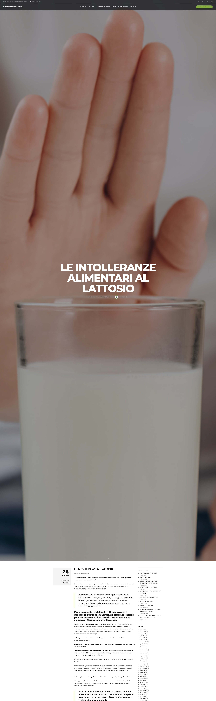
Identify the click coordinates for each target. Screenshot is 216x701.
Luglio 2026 (142, 629)
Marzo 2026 (143, 638)
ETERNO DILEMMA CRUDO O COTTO (148, 587)
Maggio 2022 (143, 686)
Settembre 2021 (143, 692)
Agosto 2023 (143, 672)
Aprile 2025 (142, 646)
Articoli (109, 297)
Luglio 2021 (142, 696)
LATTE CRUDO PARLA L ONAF (146, 601)
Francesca (124, 297)
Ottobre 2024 (143, 652)
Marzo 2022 (142, 688)
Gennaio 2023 (143, 678)
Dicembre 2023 (143, 666)
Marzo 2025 (143, 648)
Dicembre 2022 (143, 680)
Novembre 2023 (144, 668)
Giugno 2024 (143, 656)
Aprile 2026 (142, 636)
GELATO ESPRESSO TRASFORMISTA (148, 573)
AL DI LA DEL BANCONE (145, 577)
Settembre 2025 (144, 642)
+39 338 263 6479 (36, 1)
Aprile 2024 (142, 660)
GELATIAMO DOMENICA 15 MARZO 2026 (149, 597)
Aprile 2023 (142, 676)
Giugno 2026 (143, 631)
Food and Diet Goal (13, 7)
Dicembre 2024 (143, 650)
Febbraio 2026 (143, 640)
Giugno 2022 (143, 684)
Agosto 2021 (143, 694)
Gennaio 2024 (143, 664)
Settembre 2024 (144, 654)
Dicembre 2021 (143, 690)
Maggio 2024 (143, 658)
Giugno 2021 (143, 698)
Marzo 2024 (143, 662)
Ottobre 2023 (143, 670)
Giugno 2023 (143, 674)
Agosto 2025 (143, 644)
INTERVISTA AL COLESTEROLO (147, 605)
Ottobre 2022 (143, 682)
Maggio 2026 (143, 634)
